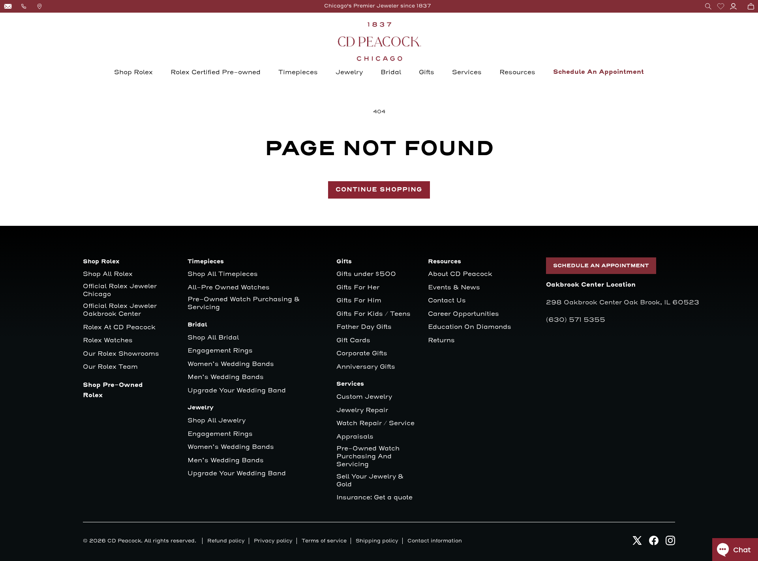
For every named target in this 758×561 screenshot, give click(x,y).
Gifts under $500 (366, 274)
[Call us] (24, 6)
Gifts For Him (358, 300)
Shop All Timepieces (223, 274)
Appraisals (354, 437)
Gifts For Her (357, 287)
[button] (708, 6)
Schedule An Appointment (598, 72)
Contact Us (447, 300)
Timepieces (298, 72)
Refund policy (226, 541)
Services (467, 72)
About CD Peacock (460, 274)
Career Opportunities (463, 314)
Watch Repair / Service (375, 423)
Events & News (454, 287)
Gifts (426, 72)
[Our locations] (39, 6)
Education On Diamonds (469, 327)
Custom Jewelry (364, 397)
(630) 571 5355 (575, 320)
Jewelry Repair (362, 410)
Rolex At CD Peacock (119, 327)
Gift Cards (353, 340)
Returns (441, 340)
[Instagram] (670, 543)
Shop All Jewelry (217, 420)
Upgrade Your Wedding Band (237, 390)
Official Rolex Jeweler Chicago (121, 290)
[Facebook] (654, 543)
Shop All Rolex (108, 274)
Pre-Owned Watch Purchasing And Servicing (368, 456)
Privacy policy (273, 541)
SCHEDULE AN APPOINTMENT (601, 265)
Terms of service (324, 541)
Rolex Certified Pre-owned (216, 72)
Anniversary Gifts (365, 367)
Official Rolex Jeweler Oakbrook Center (120, 310)
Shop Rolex (133, 72)
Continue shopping (379, 190)
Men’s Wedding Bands (226, 377)
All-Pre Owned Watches (229, 287)
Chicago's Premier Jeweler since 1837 (377, 6)
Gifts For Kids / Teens (373, 314)
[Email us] (8, 6)
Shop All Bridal (213, 337)
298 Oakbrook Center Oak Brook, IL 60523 (622, 302)
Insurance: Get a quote (374, 497)
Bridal (391, 72)
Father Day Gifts (364, 327)
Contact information (434, 541)
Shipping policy (377, 541)
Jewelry (349, 72)
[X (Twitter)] (637, 543)
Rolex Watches (108, 340)
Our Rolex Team (110, 367)
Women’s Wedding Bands (231, 364)
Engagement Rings (220, 351)
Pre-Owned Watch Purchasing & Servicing (244, 303)
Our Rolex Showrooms (121, 354)
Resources (517, 72)
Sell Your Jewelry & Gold (369, 480)
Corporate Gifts (361, 353)
